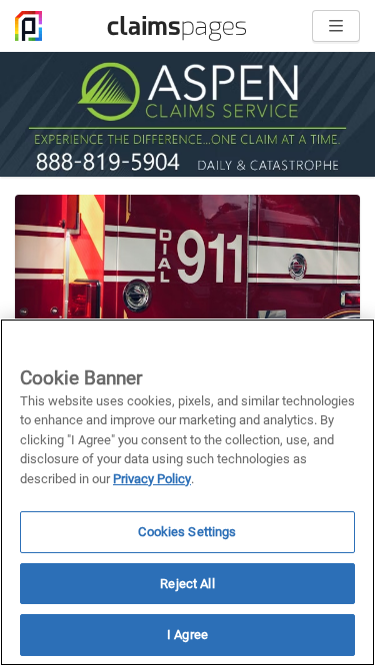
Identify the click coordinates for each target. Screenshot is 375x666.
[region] (187, 492)
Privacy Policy (152, 478)
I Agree (187, 634)
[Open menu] (336, 26)
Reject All (187, 583)
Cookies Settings (187, 531)
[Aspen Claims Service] (187, 114)
